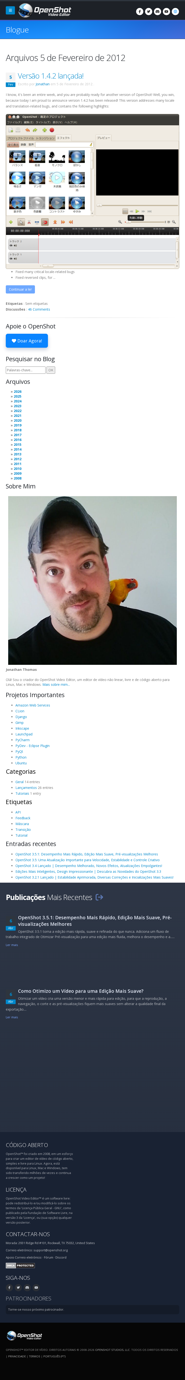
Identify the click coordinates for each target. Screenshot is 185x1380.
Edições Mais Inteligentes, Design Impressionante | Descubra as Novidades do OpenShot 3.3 (88, 871)
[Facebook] (139, 11)
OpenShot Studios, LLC (112, 1350)
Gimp (19, 722)
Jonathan (43, 84)
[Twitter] (148, 11)
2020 (17, 420)
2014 (17, 449)
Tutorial (21, 835)
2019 (17, 425)
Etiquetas (19, 802)
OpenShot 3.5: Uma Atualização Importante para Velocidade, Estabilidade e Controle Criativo (87, 860)
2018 (17, 430)
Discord (60, 1257)
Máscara (22, 823)
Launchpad (24, 734)
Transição (23, 829)
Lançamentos (26, 787)
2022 (17, 410)
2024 (17, 401)
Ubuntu (21, 763)
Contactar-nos (28, 1234)
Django (21, 716)
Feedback (22, 818)
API (18, 812)
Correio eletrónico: (28, 1257)
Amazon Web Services (32, 705)
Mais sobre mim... (56, 684)
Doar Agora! (29, 341)
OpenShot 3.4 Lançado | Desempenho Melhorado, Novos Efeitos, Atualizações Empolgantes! (88, 865)
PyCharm (22, 740)
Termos (34, 1356)
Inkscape (22, 728)
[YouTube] (166, 11)
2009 (17, 473)
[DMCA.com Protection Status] (20, 1265)
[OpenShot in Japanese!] (92, 191)
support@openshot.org (50, 1250)
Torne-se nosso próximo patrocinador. (36, 1309)
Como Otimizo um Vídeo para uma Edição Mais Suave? (81, 991)
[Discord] (157, 11)
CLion (19, 711)
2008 (17, 478)
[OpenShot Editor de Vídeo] (24, 1335)
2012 (17, 459)
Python (20, 757)
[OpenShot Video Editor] (44, 10)
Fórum (48, 1257)
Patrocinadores (28, 1298)
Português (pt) (54, 1356)
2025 (17, 396)
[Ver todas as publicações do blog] (99, 897)
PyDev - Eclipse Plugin (32, 745)
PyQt (19, 751)
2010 (17, 468)
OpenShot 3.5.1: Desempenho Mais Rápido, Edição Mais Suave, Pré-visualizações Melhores (86, 854)
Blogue (17, 29)
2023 (17, 406)
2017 (17, 435)
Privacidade (17, 1356)
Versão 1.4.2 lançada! (51, 76)
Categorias (21, 771)
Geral (19, 782)
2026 (17, 391)
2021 (17, 415)
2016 (17, 439)
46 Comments (39, 309)
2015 (17, 444)
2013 (17, 454)
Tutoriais (22, 793)
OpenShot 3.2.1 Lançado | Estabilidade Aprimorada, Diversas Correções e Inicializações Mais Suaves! (94, 877)
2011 (17, 463)
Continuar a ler (20, 289)
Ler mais (12, 945)
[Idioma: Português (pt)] (175, 11)
